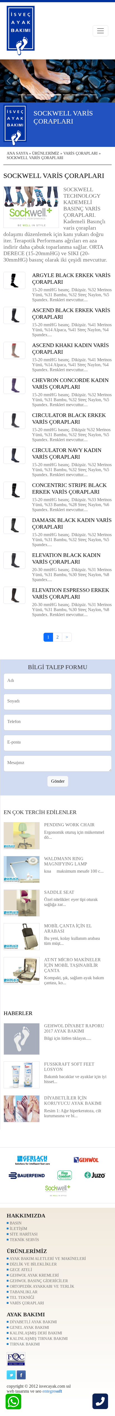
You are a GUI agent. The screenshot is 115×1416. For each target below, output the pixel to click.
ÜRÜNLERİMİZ (45, 153)
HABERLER (18, 1013)
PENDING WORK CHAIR (69, 824)
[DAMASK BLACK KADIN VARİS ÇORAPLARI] (14, 525)
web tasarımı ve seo (24, 1391)
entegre (52, 1391)
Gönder (57, 781)
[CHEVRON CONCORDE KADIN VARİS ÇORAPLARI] (14, 385)
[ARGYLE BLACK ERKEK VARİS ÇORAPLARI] (14, 280)
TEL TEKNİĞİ (21, 1298)
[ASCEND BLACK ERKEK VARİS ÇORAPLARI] (14, 315)
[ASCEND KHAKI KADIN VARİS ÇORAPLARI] (14, 350)
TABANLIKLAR (23, 1292)
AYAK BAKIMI (26, 1314)
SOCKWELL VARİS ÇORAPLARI (35, 158)
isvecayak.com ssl (55, 1386)
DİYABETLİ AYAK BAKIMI (33, 1322)
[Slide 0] (21, 95)
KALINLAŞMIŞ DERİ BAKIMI (35, 1333)
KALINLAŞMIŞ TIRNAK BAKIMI (38, 1339)
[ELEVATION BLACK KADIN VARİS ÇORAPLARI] (14, 560)
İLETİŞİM (18, 1229)
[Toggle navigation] (100, 30)
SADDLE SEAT (59, 892)
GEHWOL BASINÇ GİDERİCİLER (38, 1281)
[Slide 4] (57, 95)
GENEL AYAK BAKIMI (29, 1327)
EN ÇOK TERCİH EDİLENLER (40, 812)
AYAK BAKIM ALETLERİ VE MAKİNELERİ (47, 1259)
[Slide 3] (48, 95)
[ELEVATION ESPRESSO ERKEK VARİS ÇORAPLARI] (14, 594)
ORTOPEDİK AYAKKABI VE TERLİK (41, 1286)
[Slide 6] (75, 95)
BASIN (15, 1223)
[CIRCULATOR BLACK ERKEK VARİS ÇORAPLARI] (14, 420)
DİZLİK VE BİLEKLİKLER (33, 1264)
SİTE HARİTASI (23, 1234)
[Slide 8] (93, 95)
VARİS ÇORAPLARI (80, 153)
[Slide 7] (84, 95)
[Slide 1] (30, 95)
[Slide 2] (39, 95)
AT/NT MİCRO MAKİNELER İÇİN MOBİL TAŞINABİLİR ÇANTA (72, 965)
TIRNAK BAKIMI (24, 1344)
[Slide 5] (66, 95)
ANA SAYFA (17, 153)
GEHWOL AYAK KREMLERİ (34, 1275)
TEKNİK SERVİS (24, 1240)
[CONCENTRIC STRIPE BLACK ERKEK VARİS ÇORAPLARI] (14, 490)
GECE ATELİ (20, 1270)
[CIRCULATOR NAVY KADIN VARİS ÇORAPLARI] (14, 455)
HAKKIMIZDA (26, 1215)
